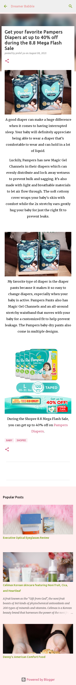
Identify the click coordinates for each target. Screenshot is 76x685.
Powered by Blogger (40, 679)
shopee (21, 440)
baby (9, 440)
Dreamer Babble (22, 6)
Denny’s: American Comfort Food (24, 656)
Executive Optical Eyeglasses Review (26, 537)
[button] (7, 61)
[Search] (70, 6)
